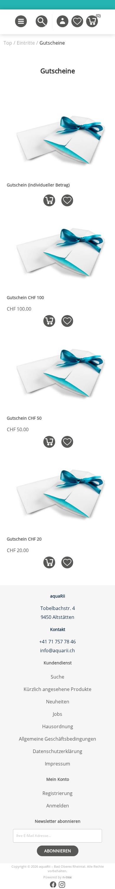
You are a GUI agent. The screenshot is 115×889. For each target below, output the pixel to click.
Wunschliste (77, 21)
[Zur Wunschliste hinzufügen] (67, 200)
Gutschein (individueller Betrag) (38, 185)
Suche (57, 677)
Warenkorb (97, 16)
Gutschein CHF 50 (24, 418)
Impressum (57, 763)
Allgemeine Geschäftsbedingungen (57, 739)
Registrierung (57, 793)
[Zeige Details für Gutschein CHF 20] (58, 526)
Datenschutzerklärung (57, 751)
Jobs (57, 714)
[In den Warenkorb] (49, 200)
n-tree (67, 877)
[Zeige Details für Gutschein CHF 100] (58, 285)
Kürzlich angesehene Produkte (57, 689)
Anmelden (57, 805)
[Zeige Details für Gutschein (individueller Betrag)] (58, 172)
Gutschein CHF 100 (25, 297)
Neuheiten (57, 701)
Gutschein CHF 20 (24, 539)
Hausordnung (57, 726)
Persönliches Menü (62, 21)
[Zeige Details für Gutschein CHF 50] (58, 406)
